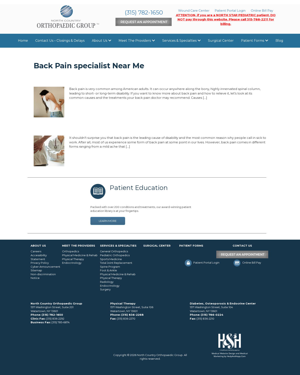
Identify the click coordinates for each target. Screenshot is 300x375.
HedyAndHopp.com (236, 356)
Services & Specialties (179, 41)
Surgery (105, 289)
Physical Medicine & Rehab (80, 255)
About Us (99, 41)
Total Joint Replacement (116, 262)
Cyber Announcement (45, 266)
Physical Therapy (73, 259)
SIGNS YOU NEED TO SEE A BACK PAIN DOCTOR (98, 128)
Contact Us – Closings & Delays (59, 41)
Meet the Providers (135, 41)
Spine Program (110, 266)
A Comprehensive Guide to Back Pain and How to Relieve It (114, 79)
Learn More (108, 220)
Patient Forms (252, 41)
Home (23, 41)
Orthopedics (70, 251)
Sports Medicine (111, 259)
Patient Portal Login (230, 10)
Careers (36, 251)
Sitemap (36, 270)
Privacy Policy (40, 262)
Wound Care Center (193, 10)
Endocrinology (71, 262)
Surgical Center (221, 41)
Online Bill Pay (262, 10)
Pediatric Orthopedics (115, 255)
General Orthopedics (114, 251)
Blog (279, 41)
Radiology (106, 281)
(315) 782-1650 (144, 12)
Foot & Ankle (108, 270)
